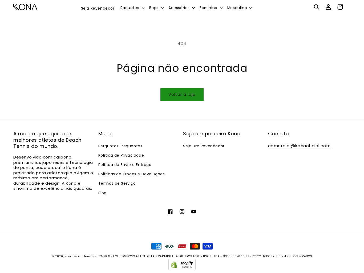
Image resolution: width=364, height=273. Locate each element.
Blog (102, 193)
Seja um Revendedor (204, 146)
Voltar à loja (182, 94)
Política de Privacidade (121, 155)
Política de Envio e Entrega (125, 164)
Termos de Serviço (117, 183)
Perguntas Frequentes (120, 146)
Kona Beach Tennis (79, 256)
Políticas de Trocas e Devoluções (131, 174)
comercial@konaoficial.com (299, 146)
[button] (132, 8)
